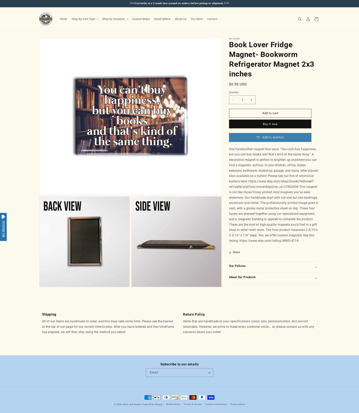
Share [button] (236, 252)
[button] (84, 19)
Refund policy (173, 404)
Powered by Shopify (152, 404)
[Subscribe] (209, 372)
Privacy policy (237, 404)
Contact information (216, 404)
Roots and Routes (132, 404)
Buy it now (270, 124)
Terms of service (193, 404)
